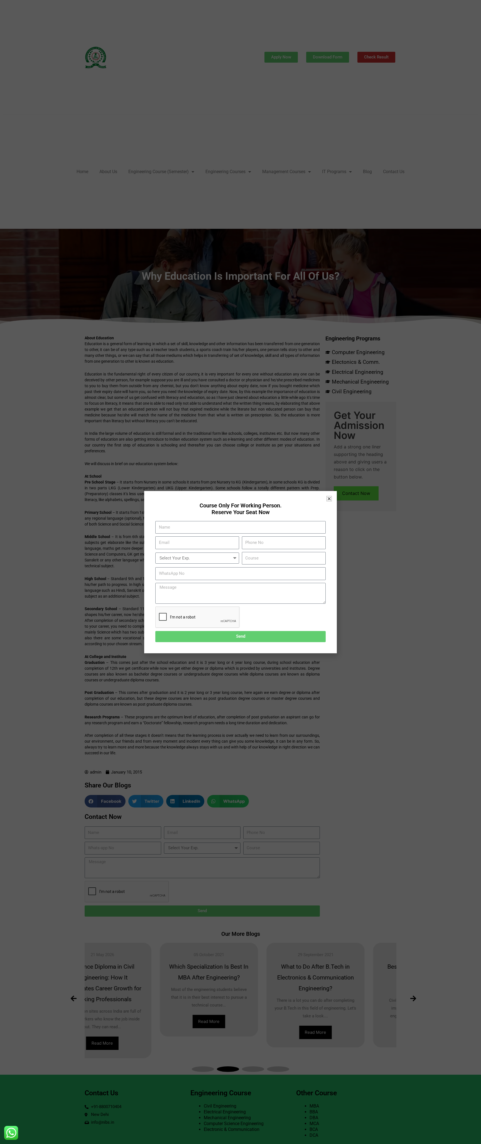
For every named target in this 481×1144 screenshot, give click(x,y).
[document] (240, 572)
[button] (329, 499)
